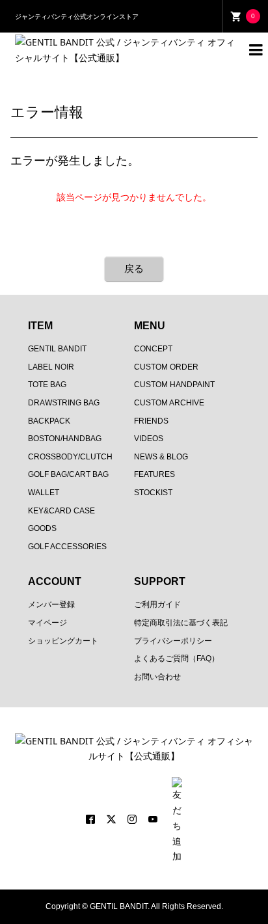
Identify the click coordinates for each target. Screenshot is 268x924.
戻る (134, 268)
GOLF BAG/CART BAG (68, 474)
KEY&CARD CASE (61, 510)
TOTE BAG (47, 384)
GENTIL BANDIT (57, 348)
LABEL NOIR (51, 367)
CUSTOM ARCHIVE (169, 402)
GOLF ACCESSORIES (67, 546)
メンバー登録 (51, 604)
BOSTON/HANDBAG (64, 438)
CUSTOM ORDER (166, 367)
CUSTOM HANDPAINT (174, 384)
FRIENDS (151, 421)
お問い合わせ (157, 676)
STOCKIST (153, 492)
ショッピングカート (63, 640)
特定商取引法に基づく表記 (181, 622)
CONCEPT (153, 348)
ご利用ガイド (157, 604)
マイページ (47, 622)
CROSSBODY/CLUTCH (70, 456)
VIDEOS (148, 438)
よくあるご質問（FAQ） (176, 658)
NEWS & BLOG (161, 456)
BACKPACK (49, 421)
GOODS (42, 528)
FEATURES (154, 474)
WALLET (43, 492)
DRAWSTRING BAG (64, 402)
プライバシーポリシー (173, 640)
